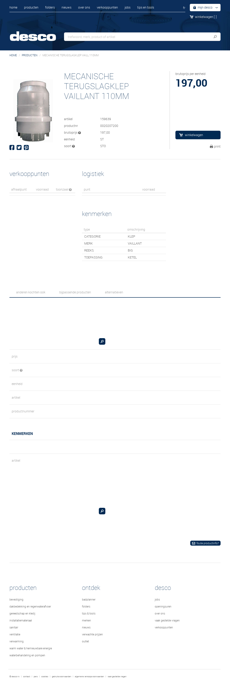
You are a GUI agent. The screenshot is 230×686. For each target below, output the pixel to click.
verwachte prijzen (92, 634)
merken (86, 620)
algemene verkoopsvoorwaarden (89, 676)
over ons (84, 7)
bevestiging (16, 599)
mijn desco (204, 7)
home (13, 7)
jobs (127, 7)
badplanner (88, 599)
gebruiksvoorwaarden (61, 676)
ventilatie (14, 634)
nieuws (66, 7)
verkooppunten (107, 7)
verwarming (16, 641)
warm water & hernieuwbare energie (30, 648)
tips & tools (88, 613)
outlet (85, 641)
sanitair (13, 627)
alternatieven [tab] (114, 292)
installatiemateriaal (20, 620)
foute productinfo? (208, 543)
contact (26, 676)
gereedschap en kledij (22, 613)
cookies (44, 676)
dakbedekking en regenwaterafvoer (30, 606)
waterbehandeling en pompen (27, 655)
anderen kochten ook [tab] (30, 292)
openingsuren (163, 606)
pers (36, 676)
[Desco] (37, 33)
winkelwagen (205, 17)
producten (31, 7)
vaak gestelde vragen (167, 620)
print (217, 146)
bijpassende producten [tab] (75, 292)
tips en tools (145, 7)
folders (50, 7)
